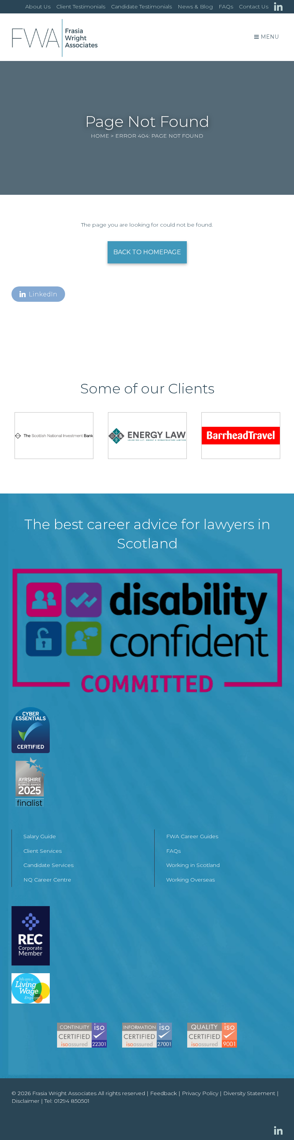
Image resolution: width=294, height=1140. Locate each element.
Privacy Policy (200, 1093)
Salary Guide (39, 836)
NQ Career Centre (47, 879)
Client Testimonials (80, 6)
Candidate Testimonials (141, 6)
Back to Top (273, 1118)
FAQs (226, 6)
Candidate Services (48, 865)
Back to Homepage (147, 252)
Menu (270, 36)
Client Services (42, 850)
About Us (38, 6)
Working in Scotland (193, 865)
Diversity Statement (249, 1093)
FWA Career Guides (192, 836)
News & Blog (195, 6)
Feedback (163, 1093)
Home (100, 135)
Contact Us (253, 6)
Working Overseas (190, 879)
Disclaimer (25, 1100)
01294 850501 (72, 1100)
